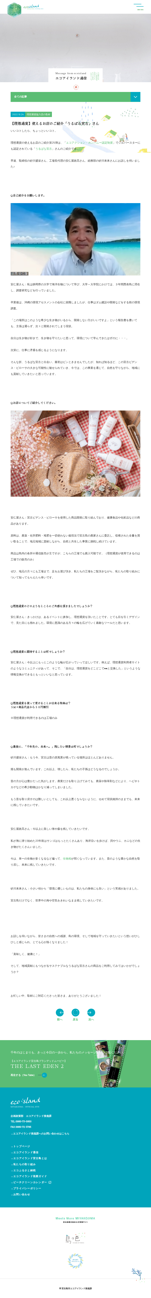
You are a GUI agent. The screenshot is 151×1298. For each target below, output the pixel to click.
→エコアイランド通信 (25, 1152)
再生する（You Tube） (23, 1075)
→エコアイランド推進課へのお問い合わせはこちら (40, 1133)
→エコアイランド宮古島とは (29, 1158)
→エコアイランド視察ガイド (29, 1176)
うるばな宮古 (43, 148)
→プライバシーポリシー (26, 1188)
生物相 (67, 858)
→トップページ (20, 1146)
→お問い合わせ (20, 1194)
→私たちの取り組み (23, 1164)
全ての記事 (20, 96)
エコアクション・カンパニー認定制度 (89, 142)
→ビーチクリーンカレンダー (29, 1182)
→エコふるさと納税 (23, 1170)
